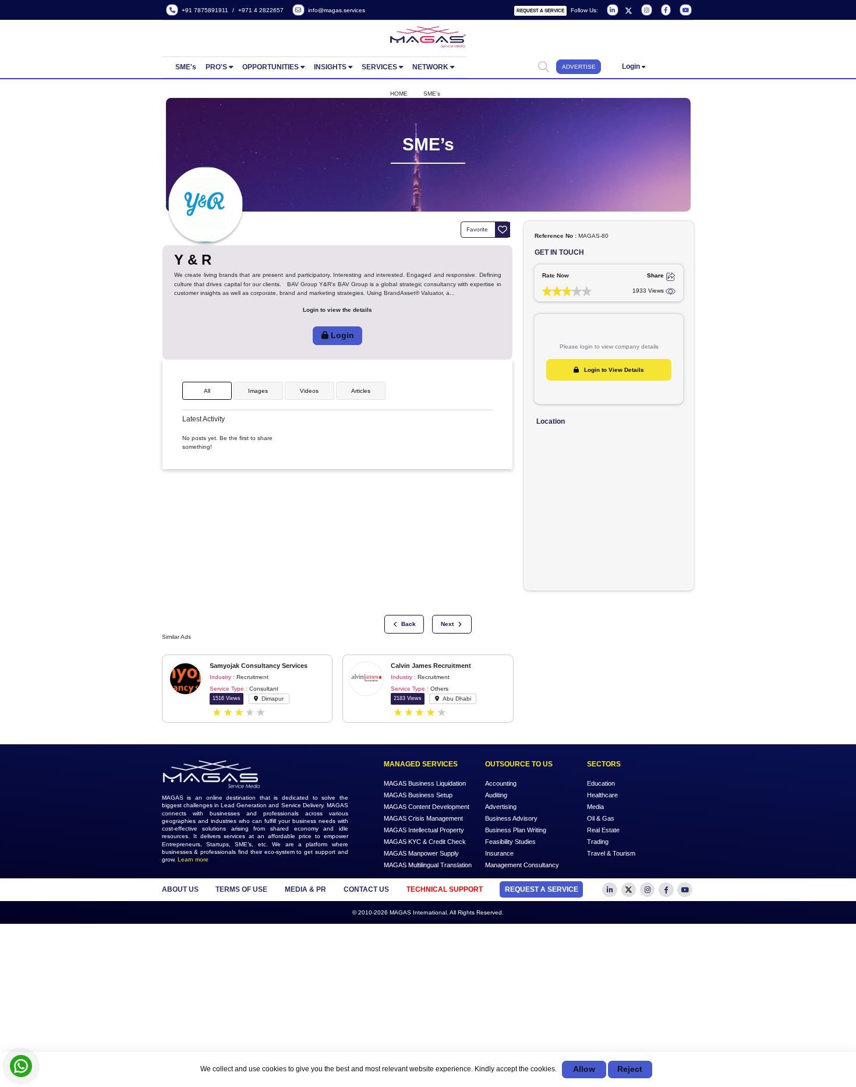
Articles (360, 391)
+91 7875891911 (203, 10)
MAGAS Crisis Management (423, 818)
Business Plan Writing (515, 829)
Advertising (501, 806)
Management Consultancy (522, 864)
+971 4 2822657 (261, 10)
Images (258, 391)
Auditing (496, 794)
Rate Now (555, 275)
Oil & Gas (600, 818)
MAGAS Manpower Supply (421, 852)
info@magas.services (335, 10)
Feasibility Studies (510, 841)
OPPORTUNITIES (270, 67)
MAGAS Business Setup (418, 794)
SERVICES (379, 67)
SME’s (431, 93)
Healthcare (602, 794)
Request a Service (540, 10)
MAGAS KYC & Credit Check (425, 841)
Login (631, 66)
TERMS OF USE (241, 889)
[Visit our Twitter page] (628, 10)
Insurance (499, 852)
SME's (185, 67)
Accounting (501, 783)
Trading (598, 841)
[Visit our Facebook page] (665, 10)
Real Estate (603, 829)
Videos (309, 391)
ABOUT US (180, 889)
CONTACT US (366, 889)
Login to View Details (613, 370)
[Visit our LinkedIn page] (612, 10)
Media (595, 806)
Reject (629, 1069)
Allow (584, 1069)
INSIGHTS (330, 67)
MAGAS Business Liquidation (425, 783)
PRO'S (216, 67)
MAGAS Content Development (426, 806)
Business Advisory (511, 818)
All (207, 391)
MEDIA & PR (305, 889)
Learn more (193, 859)
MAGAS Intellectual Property (424, 829)
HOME (399, 93)
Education (601, 783)
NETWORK (430, 67)
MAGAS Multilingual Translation (428, 864)
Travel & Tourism (611, 852)
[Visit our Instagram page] (645, 10)
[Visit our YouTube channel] (684, 10)
